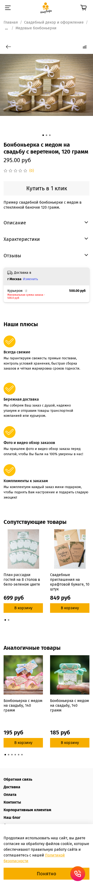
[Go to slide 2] (46, 135)
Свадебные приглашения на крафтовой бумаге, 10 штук (69, 581)
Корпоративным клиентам (27, 810)
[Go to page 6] (22, 754)
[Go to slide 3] (50, 135)
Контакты (12, 802)
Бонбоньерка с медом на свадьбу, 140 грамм (23, 705)
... (6, 28)
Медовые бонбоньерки (36, 28)
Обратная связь (18, 779)
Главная (11, 22)
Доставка (12, 787)
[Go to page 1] (5, 620)
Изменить (30, 279)
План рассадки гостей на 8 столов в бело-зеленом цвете (22, 579)
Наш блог (12, 817)
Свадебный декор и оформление (54, 22)
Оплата (10, 794)
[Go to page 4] (15, 754)
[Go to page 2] (8, 620)
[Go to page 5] (18, 754)
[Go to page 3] (12, 754)
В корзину (23, 608)
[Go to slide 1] (43, 135)
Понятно (46, 874)
